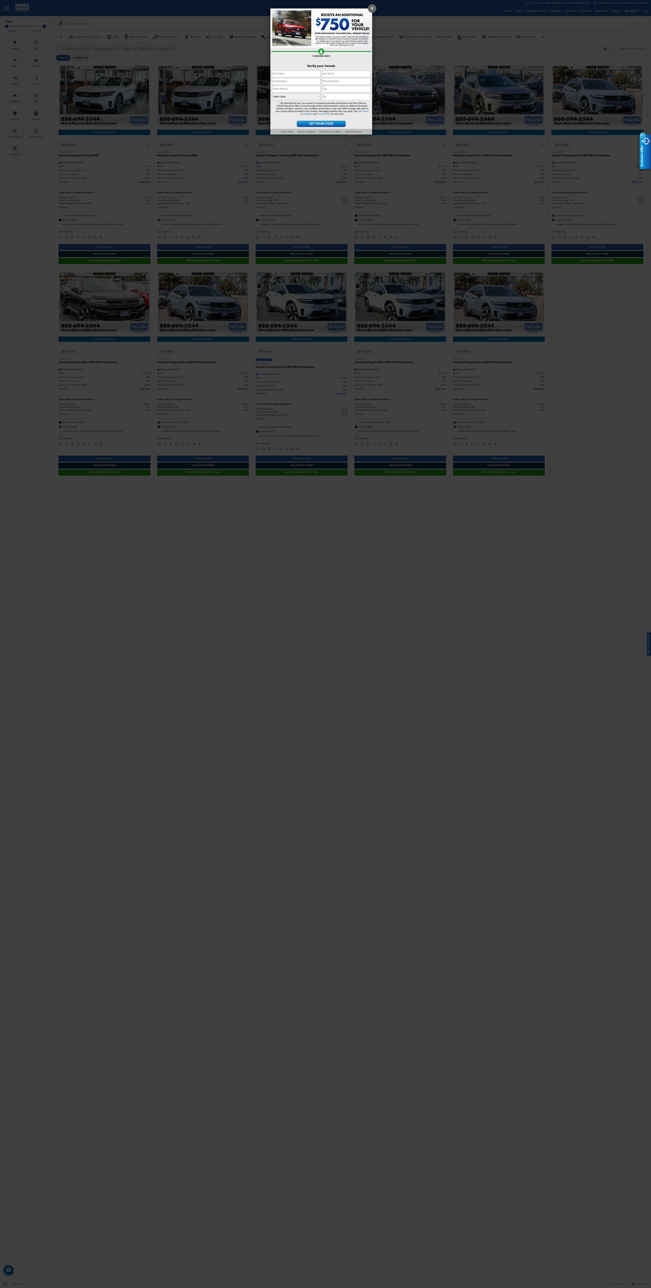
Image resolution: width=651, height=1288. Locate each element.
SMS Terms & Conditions (330, 132)
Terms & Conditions (306, 132)
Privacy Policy (323, 114)
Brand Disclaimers (354, 132)
